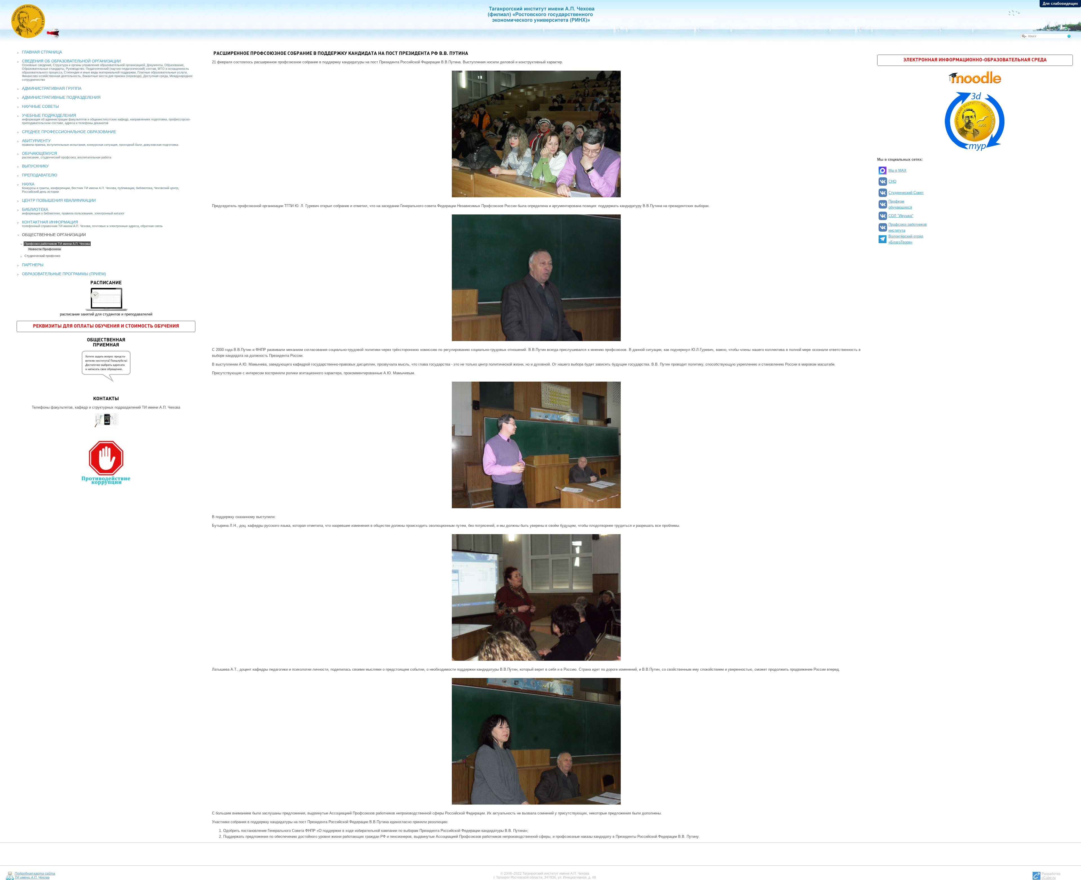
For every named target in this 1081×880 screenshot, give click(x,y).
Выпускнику (35, 166)
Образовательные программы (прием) (64, 274)
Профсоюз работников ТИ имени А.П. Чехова (57, 243)
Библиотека (35, 209)
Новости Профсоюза (44, 249)
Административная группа (51, 88)
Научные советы (40, 106)
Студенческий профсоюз (42, 255)
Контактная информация (50, 222)
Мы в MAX (897, 170)
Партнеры (32, 265)
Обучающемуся (39, 153)
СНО (892, 181)
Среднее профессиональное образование (69, 131)
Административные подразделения (61, 97)
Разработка (1051, 876)
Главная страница (42, 52)
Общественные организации (54, 234)
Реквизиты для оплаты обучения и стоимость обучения (106, 326)
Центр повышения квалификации (59, 200)
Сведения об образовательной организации (71, 61)
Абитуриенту (36, 140)
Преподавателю (39, 175)
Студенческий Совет (906, 193)
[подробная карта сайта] (10, 876)
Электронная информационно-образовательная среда (975, 60)
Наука (28, 184)
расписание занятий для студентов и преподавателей (106, 298)
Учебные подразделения (49, 115)
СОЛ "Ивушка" (900, 216)
